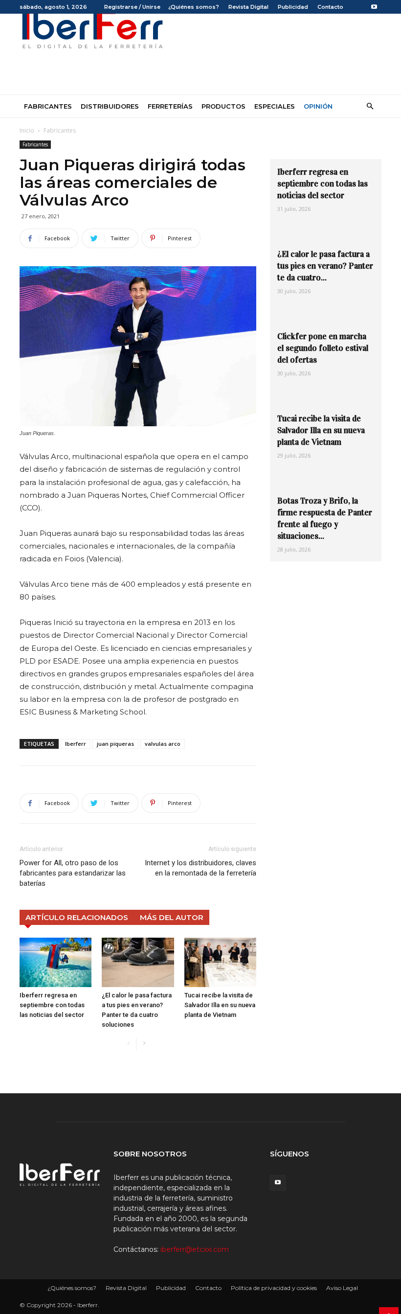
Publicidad (293, 6)
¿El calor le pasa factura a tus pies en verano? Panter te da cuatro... (325, 266)
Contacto (330, 6)
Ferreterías (170, 106)
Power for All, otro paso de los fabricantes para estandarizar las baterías (73, 873)
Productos (223, 106)
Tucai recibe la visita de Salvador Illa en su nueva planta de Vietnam (219, 1004)
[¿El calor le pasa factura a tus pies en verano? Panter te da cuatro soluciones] (138, 962)
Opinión (318, 106)
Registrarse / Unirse (132, 6)
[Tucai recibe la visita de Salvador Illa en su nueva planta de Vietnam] (220, 962)
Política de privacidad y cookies (274, 1287)
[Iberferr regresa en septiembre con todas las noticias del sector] (55, 962)
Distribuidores (110, 106)
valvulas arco (162, 743)
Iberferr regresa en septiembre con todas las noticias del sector (52, 1004)
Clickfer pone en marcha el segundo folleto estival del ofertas (322, 348)
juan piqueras (115, 743)
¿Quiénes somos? (193, 6)
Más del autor (171, 917)
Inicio (27, 130)
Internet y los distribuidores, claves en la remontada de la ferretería (200, 867)
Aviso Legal (342, 1287)
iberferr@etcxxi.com (194, 1249)
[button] (369, 106)
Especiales (274, 106)
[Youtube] (374, 7)
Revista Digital (248, 6)
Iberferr (75, 743)
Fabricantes (48, 106)
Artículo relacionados (76, 917)
